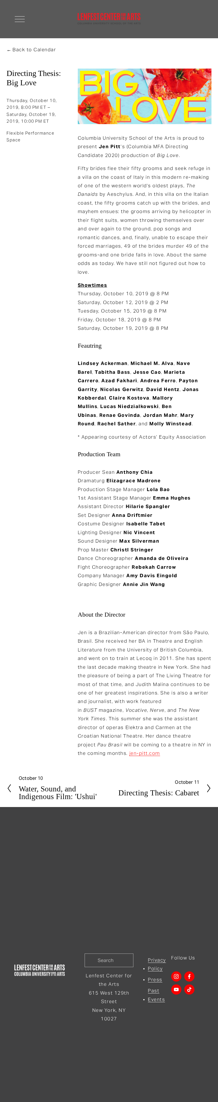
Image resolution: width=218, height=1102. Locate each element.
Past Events (156, 995)
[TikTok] (189, 989)
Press (155, 979)
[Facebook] (189, 976)
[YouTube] (176, 989)
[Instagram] (176, 976)
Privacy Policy (157, 964)
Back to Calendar (34, 49)
